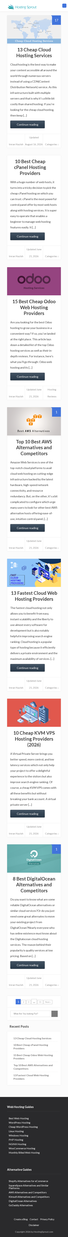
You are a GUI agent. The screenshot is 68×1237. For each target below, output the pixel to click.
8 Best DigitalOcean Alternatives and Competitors (34, 884)
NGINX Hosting (17, 1144)
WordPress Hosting (19, 1122)
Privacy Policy (47, 1219)
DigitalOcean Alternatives (23, 1200)
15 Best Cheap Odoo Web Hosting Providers (34, 307)
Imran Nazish (16, 144)
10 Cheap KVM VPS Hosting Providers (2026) (34, 738)
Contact (34, 1219)
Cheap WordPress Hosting (23, 1126)
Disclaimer (34, 1225)
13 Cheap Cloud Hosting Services (34, 52)
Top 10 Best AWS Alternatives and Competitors (34, 447)
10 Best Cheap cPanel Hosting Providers (30, 167)
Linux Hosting (16, 1131)
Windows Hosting (18, 1135)
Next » (48, 1002)
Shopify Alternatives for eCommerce (28, 1180)
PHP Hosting (16, 1139)
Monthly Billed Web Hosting (24, 1152)
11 (40, 1002)
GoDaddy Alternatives (21, 1205)
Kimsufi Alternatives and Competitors (29, 1196)
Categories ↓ (52, 144)
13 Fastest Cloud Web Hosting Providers (34, 596)
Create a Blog (21, 1219)
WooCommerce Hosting (22, 1148)
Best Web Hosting (19, 1118)
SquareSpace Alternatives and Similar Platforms (29, 1187)
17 (56, 20)
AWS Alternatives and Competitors (28, 1192)
